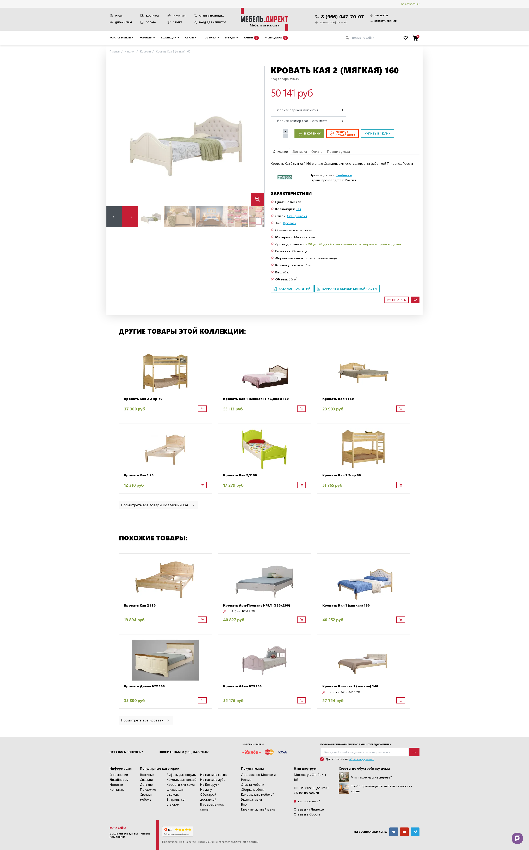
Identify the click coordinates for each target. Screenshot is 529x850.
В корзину (312, 133)
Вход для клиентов (212, 22)
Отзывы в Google (307, 814)
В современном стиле (212, 806)
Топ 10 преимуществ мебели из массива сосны (381, 788)
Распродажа (275, 37)
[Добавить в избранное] (415, 300)
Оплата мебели (252, 784)
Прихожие (148, 789)
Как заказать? (410, 3)
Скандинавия (297, 216)
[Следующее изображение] (258, 136)
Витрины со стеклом (176, 801)
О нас (119, 15)
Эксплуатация (251, 799)
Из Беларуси (209, 784)
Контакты (381, 15)
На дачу (206, 789)
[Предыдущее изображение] (113, 136)
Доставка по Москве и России (258, 777)
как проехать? (308, 801)
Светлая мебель (146, 796)
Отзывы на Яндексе (309, 809)
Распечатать (396, 300)
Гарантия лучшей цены (258, 809)
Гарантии (179, 15)
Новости (116, 784)
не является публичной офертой (236, 842)
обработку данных (361, 759)
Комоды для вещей (182, 779)
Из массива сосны (213, 774)
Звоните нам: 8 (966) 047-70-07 (184, 752)
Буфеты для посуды (181, 774)
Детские (146, 784)
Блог (244, 804)
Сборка (177, 22)
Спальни (146, 779)
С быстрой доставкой (208, 796)
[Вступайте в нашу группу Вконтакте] (393, 831)
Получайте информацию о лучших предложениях (355, 744)
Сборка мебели (252, 789)
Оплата (151, 22)
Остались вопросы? (126, 752)
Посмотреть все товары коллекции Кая (155, 504)
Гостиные (147, 774)
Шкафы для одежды (175, 791)
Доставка (152, 15)
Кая (298, 209)
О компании (119, 774)
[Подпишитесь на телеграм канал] (415, 831)
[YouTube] (404, 831)
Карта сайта (118, 827)
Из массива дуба (212, 779)
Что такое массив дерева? (371, 777)
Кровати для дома (181, 784)
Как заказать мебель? (257, 794)
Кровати (289, 223)
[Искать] (347, 37)
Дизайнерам (123, 22)
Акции (250, 37)
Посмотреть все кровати (143, 720)
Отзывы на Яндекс (211, 15)
